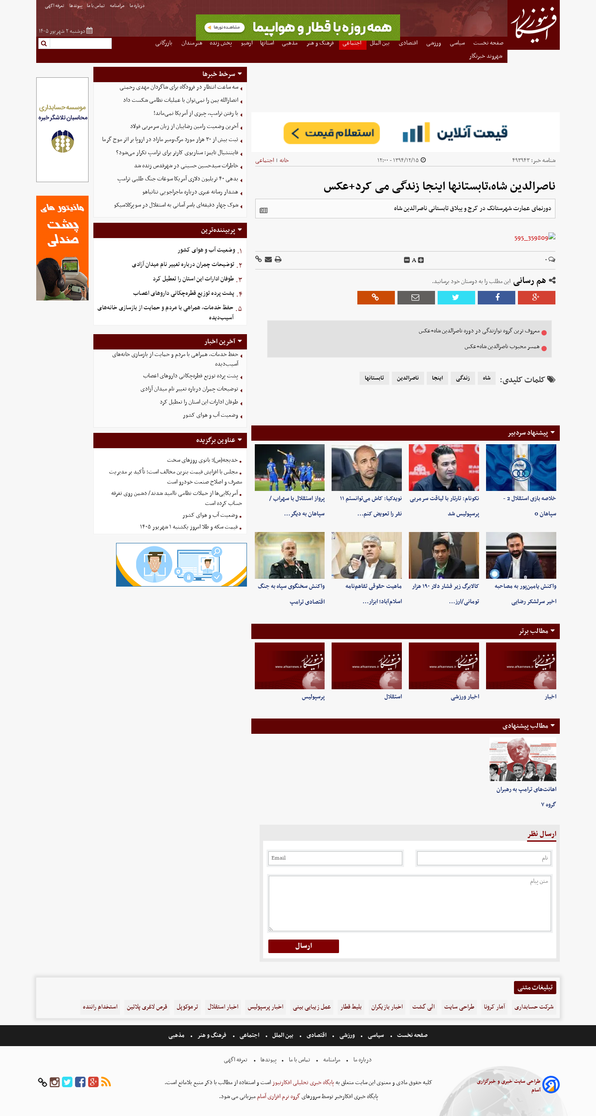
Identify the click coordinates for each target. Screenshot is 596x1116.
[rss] (106, 1082)
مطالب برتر (533, 631)
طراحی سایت (459, 1007)
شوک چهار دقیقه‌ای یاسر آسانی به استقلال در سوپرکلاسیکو (176, 205)
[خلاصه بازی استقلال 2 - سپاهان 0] (521, 467)
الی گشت (423, 1007)
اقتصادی (316, 1035)
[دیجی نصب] (62, 299)
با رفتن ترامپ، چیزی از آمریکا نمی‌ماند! (196, 113)
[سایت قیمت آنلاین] (405, 132)
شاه (486, 378)
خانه (284, 160)
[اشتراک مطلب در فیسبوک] (496, 297)
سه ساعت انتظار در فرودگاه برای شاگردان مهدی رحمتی (179, 87)
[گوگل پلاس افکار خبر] (93, 1082)
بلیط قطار (351, 1007)
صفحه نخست (412, 1035)
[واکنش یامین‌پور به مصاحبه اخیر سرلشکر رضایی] (521, 555)
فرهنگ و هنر (212, 1035)
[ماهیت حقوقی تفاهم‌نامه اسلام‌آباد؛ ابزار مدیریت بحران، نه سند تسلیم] (367, 555)
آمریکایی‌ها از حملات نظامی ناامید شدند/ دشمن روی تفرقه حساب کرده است (176, 498)
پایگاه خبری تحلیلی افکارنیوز (302, 1083)
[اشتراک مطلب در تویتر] (456, 297)
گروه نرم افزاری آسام (278, 1097)
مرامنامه (117, 6)
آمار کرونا (494, 1007)
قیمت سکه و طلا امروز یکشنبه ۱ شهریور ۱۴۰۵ (189, 527)
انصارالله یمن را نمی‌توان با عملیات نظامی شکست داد (180, 100)
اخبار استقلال (223, 1007)
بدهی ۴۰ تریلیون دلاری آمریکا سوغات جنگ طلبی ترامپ (177, 179)
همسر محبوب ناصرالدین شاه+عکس (502, 347)
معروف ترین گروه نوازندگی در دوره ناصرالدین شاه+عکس (479, 331)
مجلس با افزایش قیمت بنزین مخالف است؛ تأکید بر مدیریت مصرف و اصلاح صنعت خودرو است (175, 477)
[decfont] (407, 260)
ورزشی (347, 1035)
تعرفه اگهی (55, 6)
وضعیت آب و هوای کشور (206, 250)
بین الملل (283, 1035)
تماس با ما (96, 6)
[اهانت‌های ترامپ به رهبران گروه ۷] (523, 759)
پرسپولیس (313, 697)
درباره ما (138, 6)
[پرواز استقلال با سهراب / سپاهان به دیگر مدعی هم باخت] (290, 467)
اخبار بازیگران (387, 1007)
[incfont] (421, 260)
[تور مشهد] (298, 39)
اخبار (550, 697)
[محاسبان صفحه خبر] (62, 181)
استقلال (393, 697)
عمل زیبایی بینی (312, 1007)
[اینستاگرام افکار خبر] (54, 1082)
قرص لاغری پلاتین (147, 1007)
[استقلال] (367, 666)
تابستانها (374, 378)
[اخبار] (521, 666)
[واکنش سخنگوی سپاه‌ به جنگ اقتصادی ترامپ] (290, 555)
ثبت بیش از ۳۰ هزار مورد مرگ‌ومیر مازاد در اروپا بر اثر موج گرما (170, 140)
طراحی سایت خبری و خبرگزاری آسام (509, 1086)
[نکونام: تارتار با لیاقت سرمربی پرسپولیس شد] (444, 467)
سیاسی (376, 1035)
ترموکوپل (187, 1007)
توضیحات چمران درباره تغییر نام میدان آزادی (183, 264)
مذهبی (177, 1035)
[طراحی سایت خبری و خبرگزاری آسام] (551, 1086)
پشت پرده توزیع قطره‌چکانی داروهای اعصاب (183, 293)
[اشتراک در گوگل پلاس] (536, 297)
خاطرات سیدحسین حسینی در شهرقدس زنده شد (186, 166)
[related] (263, 210)
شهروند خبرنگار (486, 56)
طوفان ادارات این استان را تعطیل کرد (193, 278)
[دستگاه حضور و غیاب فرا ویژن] (181, 585)
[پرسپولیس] (290, 666)
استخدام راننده (100, 1007)
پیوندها (75, 6)
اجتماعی (264, 160)
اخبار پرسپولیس (265, 1007)
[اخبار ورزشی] (444, 666)
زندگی (463, 378)
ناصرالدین (408, 378)
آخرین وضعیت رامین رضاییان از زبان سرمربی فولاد (184, 126)
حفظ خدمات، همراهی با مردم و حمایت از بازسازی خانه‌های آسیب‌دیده (165, 312)
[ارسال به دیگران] (268, 260)
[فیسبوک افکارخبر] (80, 1082)
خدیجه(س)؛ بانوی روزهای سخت (202, 460)
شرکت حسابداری (534, 1007)
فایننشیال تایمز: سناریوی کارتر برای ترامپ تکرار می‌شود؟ (177, 153)
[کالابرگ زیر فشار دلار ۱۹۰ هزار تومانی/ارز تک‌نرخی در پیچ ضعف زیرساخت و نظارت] (444, 555)
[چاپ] (277, 260)
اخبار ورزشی (465, 697)
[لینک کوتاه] (258, 260)
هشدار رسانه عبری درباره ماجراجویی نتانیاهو (190, 192)
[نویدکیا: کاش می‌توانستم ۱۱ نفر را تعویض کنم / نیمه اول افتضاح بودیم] (367, 467)
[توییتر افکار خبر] (67, 1082)
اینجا (437, 378)
